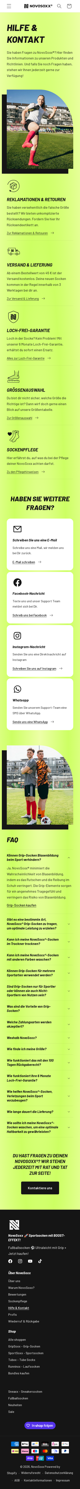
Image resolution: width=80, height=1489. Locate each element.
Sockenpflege (17, 1301)
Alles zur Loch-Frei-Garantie (26, 358)
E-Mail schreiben (24, 562)
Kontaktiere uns (40, 1188)
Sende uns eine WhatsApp (30, 722)
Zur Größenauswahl (19, 418)
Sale (11, 1411)
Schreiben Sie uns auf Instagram (34, 668)
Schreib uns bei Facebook (30, 615)
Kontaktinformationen (38, 1480)
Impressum (63, 1480)
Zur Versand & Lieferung (23, 298)
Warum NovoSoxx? (21, 1287)
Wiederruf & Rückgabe (23, 1321)
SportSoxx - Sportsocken (25, 1353)
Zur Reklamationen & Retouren (27, 233)
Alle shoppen (17, 1339)
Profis (12, 1314)
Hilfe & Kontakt (18, 1308)
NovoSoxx (37, 1466)
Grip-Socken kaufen (21, 905)
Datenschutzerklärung (59, 1473)
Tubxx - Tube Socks (21, 1360)
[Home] (14, 1225)
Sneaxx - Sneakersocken (25, 1391)
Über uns (14, 1281)
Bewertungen (17, 1294)
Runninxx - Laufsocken (24, 1366)
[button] (9, 6)
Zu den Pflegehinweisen (23, 472)
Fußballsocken (18, 1398)
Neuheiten (15, 1405)
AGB (17, 1480)
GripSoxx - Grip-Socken (24, 1346)
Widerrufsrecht (31, 1473)
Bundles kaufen (18, 1373)
